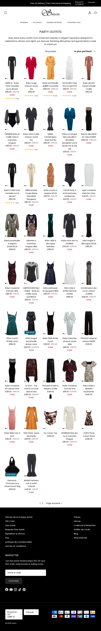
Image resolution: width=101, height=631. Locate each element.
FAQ (7, 537)
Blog (76, 533)
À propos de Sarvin (54, 22)
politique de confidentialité (18, 542)
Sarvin (14, 623)
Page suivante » (54, 503)
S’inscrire (14, 581)
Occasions (37, 22)
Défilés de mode (82, 529)
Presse (77, 517)
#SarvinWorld (80, 537)
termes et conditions (15, 546)
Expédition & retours (15, 533)
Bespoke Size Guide (14, 529)
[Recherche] (5, 12)
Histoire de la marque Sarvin (19, 517)
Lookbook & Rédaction (85, 525)
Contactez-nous (73, 22)
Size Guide (10, 525)
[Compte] (89, 12)
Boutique (24, 22)
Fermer (77, 521)
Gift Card (9, 521)
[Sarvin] (50, 12)
